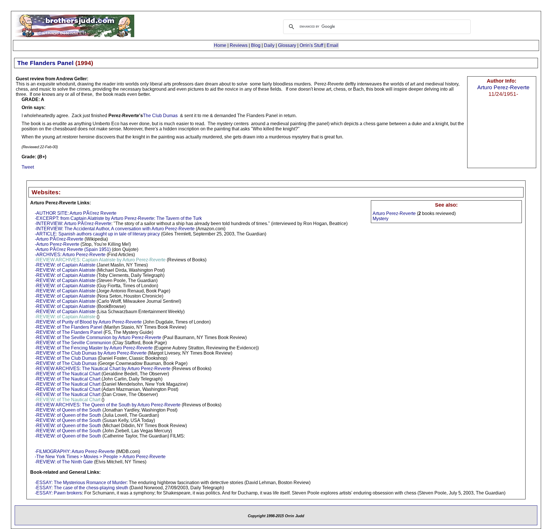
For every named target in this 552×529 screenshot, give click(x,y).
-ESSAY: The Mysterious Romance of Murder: (81, 482)
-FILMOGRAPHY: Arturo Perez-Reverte (75, 451)
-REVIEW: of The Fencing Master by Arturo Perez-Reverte (94, 347)
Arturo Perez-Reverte (503, 87)
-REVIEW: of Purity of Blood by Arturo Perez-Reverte (88, 321)
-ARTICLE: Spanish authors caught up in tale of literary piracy (97, 233)
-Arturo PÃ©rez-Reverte (59, 239)
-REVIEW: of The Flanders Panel (68, 327)
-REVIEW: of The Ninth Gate (64, 461)
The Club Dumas (160, 115)
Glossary (287, 45)
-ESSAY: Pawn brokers (58, 492)
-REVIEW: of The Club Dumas (66, 358)
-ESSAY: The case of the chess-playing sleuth (81, 487)
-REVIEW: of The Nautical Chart (67, 373)
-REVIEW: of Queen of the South (68, 410)
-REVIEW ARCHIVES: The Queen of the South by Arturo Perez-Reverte (108, 404)
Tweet (28, 167)
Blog (255, 45)
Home (220, 45)
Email (332, 45)
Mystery (380, 218)
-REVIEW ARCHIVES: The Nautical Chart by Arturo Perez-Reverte (102, 368)
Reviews (239, 45)
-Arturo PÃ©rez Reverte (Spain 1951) (73, 249)
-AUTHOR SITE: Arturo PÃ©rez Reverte (75, 213)
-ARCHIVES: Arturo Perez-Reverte (70, 254)
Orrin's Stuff (311, 45)
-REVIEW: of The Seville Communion (73, 342)
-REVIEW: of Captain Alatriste (65, 264)
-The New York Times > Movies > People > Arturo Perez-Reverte (100, 456)
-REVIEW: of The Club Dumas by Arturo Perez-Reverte (91, 353)
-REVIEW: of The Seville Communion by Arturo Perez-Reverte (98, 337)
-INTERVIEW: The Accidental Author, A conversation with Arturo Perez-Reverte (115, 228)
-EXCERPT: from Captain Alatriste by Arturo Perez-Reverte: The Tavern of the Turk (118, 218)
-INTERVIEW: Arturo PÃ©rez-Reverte (73, 223)
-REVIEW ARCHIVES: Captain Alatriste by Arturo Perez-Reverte (100, 259)
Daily (269, 45)
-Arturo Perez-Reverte (57, 244)
